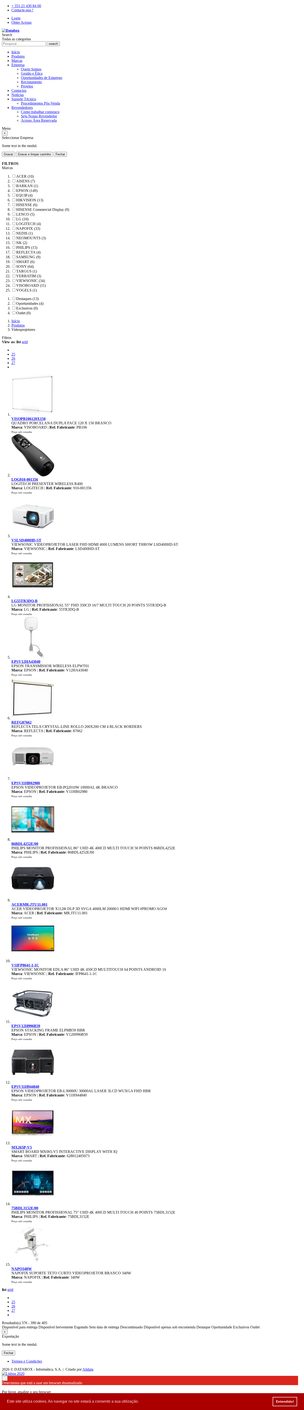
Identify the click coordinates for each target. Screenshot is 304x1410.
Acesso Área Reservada (39, 120)
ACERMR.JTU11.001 (29, 904)
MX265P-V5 (21, 1147)
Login (15, 18)
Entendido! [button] (285, 1401)
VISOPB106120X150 (28, 419)
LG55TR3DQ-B (24, 601)
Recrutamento (31, 82)
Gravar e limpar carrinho (34, 154)
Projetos (27, 86)
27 (13, 363)
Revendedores (22, 108)
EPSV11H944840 (25, 1087)
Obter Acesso (21, 22)
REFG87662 (21, 722)
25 (13, 354)
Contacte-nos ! (22, 10)
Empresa (17, 65)
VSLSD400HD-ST (26, 540)
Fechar (60, 154)
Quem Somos (31, 69)
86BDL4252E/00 (24, 844)
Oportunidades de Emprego (41, 78)
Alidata (87, 1369)
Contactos (18, 90)
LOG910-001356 (24, 479)
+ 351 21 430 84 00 (26, 6)
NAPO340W (21, 1269)
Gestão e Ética (32, 73)
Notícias (17, 95)
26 (13, 358)
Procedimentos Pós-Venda (40, 103)
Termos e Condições (26, 1361)
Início (15, 52)
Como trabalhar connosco (40, 112)
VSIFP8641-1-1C (25, 965)
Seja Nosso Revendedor (39, 116)
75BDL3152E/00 (24, 1208)
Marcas (16, 61)
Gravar (8, 154)
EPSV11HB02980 (25, 783)
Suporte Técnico (23, 99)
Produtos (18, 56)
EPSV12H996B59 (25, 1026)
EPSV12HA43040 (25, 662)
